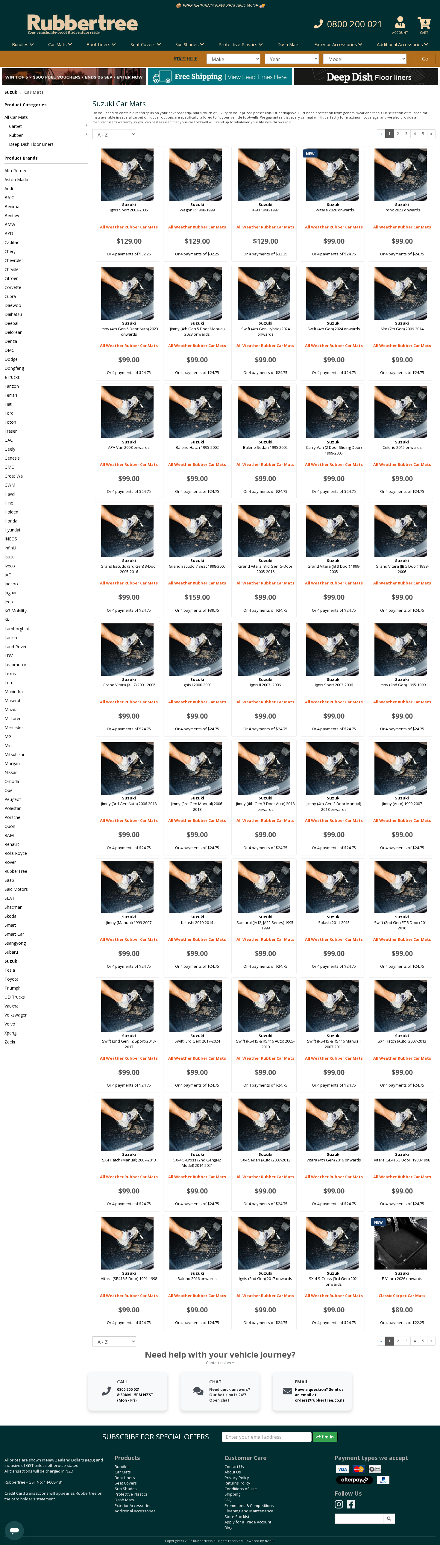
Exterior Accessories (133, 1505)
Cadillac (11, 242)
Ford (8, 413)
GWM (9, 485)
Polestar (12, 808)
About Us (232, 1472)
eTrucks (12, 377)
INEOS (10, 539)
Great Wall (14, 476)
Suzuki (11, 92)
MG (7, 736)
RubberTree (15, 871)
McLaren (13, 718)
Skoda (10, 916)
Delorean (13, 332)
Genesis (12, 458)
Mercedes (14, 727)
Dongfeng (14, 368)
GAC (8, 440)
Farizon (11, 386)
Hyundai (12, 530)
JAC (7, 575)
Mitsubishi (14, 754)
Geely (9, 449)
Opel (8, 790)
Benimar (12, 206)
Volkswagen (16, 1015)
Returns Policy (237, 1483)
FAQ (228, 1499)
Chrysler (12, 269)
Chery (10, 251)
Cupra (10, 296)
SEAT (9, 898)
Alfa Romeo (16, 170)
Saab (9, 880)
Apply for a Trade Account (247, 1522)
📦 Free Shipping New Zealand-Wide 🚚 (220, 5)
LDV (8, 655)
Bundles (122, 1466)
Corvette (12, 287)
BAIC (9, 197)
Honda (10, 521)
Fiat (8, 404)
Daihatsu (13, 314)
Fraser (10, 431)
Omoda (11, 781)
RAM (9, 835)
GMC (9, 467)
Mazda (11, 709)
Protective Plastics (131, 1494)
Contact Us (234, 1466)
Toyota (11, 979)
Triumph (12, 988)
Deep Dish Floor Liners (31, 144)
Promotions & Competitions (249, 1505)
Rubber (16, 135)
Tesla (9, 970)
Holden (11, 512)
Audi (8, 188)
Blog (228, 1527)
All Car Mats (16, 117)
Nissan (11, 772)
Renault (11, 844)
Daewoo (12, 305)
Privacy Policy (236, 1477)
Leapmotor (15, 664)
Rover (10, 862)
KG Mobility (15, 611)
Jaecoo (11, 584)
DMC (9, 350)
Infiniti (10, 548)
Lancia (10, 637)
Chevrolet (13, 260)
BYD (8, 233)
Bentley (11, 215)
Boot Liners (125, 1477)
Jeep (8, 602)
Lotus (10, 682)
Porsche (12, 817)
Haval (9, 494)
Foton (10, 422)
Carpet (15, 126)
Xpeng (10, 1033)
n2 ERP (270, 1541)
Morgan (12, 763)
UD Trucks (14, 997)
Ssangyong (15, 943)
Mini (8, 745)
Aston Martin (17, 179)
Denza (10, 341)
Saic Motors (16, 889)
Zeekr (10, 1042)
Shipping (232, 1494)
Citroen (11, 278)
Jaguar (10, 593)
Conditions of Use (240, 1488)
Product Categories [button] (25, 104)
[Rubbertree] (100, 24)
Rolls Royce (15, 853)
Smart (10, 925)
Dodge (11, 359)
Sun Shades (126, 1488)
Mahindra (13, 691)
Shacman (13, 907)
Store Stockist (236, 1516)
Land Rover (15, 646)
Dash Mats (288, 44)
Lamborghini (16, 628)
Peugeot (12, 799)
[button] (315, 24)
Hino (8, 503)
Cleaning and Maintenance (248, 1511)
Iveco (9, 566)
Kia (7, 619)
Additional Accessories (135, 1511)
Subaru (11, 952)
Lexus (10, 673)
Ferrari (10, 395)
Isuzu (9, 557)
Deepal (11, 323)
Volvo (9, 1024)
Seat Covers (126, 1483)
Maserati (13, 700)
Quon (9, 826)
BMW (9, 224)
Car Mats (123, 1472)
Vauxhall (12, 1006)
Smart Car (14, 934)
